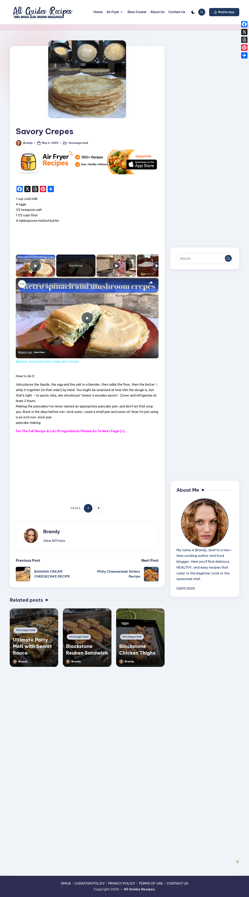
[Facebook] (244, 24)
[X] (244, 32)
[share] (150, 282)
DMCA (66, 883)
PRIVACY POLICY (121, 883)
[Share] (244, 55)
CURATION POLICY (90, 883)
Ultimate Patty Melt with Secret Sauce (32, 646)
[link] (22, 284)
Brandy (51, 531)
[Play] (116, 266)
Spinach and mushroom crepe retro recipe (63, 284)
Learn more (185, 588)
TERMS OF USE (151, 883)
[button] (224, 12)
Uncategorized (78, 142)
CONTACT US (177, 883)
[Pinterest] (244, 47)
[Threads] (244, 40)
